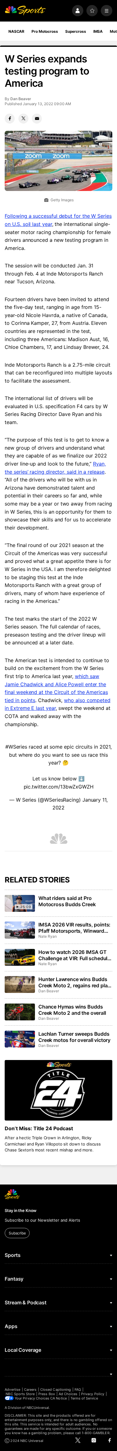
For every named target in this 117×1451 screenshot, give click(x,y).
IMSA (98, 31)
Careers (30, 1389)
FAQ (78, 1389)
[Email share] (37, 119)
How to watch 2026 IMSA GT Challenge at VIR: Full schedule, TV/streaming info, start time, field (75, 955)
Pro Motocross (45, 31)
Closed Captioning (55, 1389)
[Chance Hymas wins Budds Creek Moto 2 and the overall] (20, 1012)
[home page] (25, 11)
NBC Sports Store (20, 1394)
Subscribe (17, 1233)
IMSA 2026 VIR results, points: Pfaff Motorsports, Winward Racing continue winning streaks (74, 927)
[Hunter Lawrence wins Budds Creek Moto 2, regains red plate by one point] (20, 984)
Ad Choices (68, 1394)
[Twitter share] (23, 119)
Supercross (75, 31)
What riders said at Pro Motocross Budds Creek (67, 901)
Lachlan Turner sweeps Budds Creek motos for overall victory (74, 1037)
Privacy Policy (92, 1394)
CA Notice (58, 1398)
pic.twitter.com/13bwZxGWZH (59, 787)
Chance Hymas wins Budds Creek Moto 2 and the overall (72, 1010)
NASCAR (16, 31)
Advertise (12, 1389)
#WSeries (16, 747)
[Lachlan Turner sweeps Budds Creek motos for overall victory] (20, 1039)
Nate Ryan (47, 936)
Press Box (46, 1394)
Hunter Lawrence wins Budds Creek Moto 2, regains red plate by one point (75, 982)
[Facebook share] (10, 119)
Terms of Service (84, 1398)
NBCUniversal (38, 1407)
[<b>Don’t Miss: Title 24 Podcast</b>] (58, 1090)
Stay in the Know (21, 1210)
